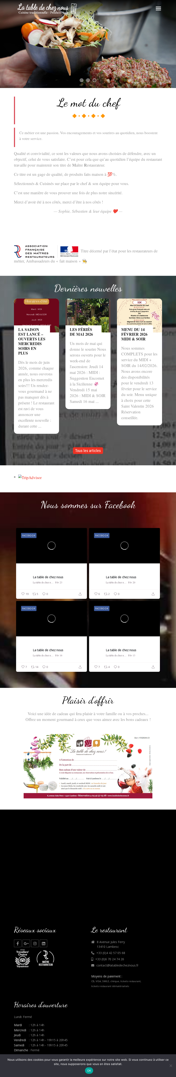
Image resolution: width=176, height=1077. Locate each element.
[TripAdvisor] (30, 476)
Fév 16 (58, 655)
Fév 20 (131, 582)
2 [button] (88, 80)
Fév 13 (131, 655)
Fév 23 (58, 582)
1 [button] (81, 80)
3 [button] (94, 80)
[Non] (170, 1065)
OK (89, 1070)
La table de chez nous (48, 577)
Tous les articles (88, 450)
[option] (88, 44)
